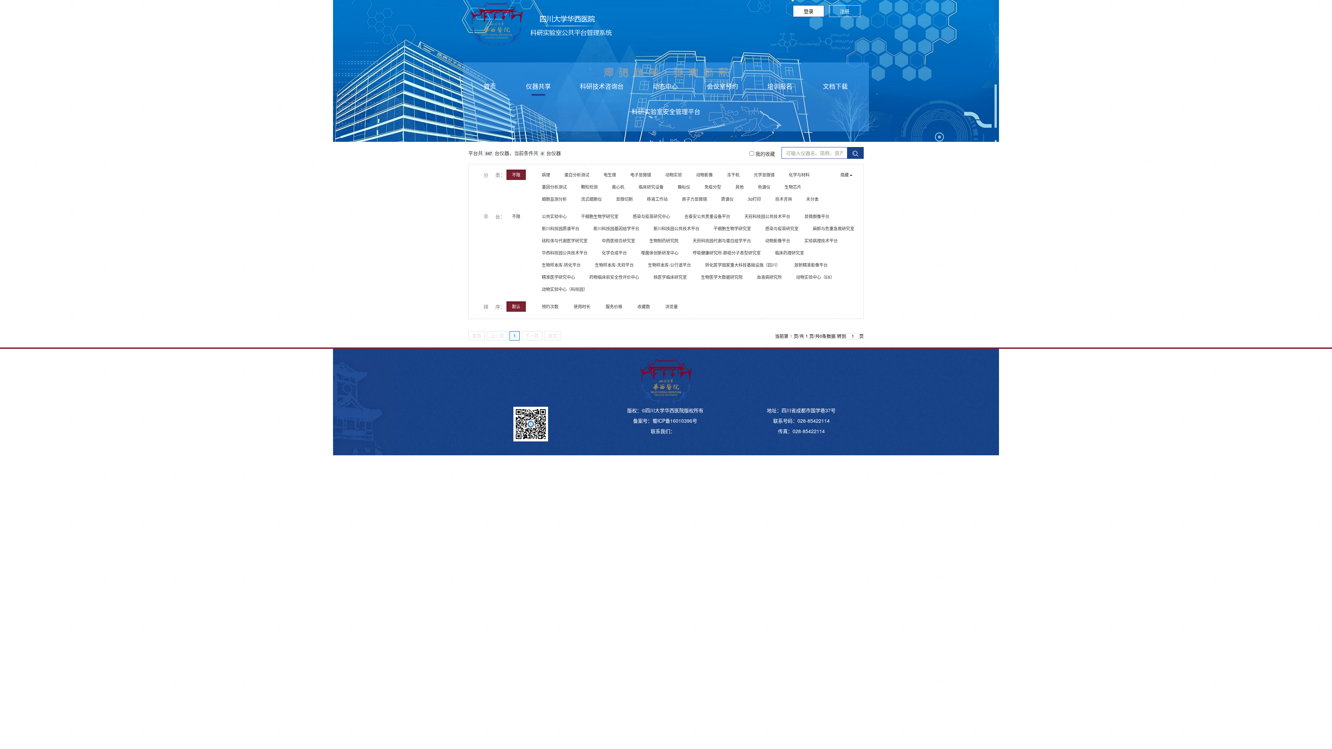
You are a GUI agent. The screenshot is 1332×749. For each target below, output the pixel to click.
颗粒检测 (589, 187)
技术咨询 (783, 199)
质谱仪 (727, 199)
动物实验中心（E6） (815, 277)
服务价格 (614, 306)
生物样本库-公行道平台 (669, 265)
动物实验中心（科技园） (565, 289)
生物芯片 (793, 187)
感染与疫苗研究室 (782, 228)
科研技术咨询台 (602, 86)
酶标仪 (684, 187)
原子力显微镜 (694, 199)
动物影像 (704, 175)
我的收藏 (764, 153)
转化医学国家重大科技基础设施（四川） (742, 265)
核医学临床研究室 (670, 277)
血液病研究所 (769, 277)
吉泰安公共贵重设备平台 (707, 216)
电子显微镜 (640, 175)
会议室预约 (722, 86)
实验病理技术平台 (821, 240)
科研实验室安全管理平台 (666, 111)
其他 (739, 187)
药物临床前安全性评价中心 (614, 277)
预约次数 (551, 306)
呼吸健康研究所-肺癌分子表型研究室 (727, 253)
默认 (516, 306)
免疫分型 (713, 187)
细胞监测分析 (554, 199)
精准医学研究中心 (558, 277)
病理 (546, 175)
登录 (808, 11)
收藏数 (644, 306)
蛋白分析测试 (576, 175)
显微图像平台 (816, 216)
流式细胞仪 (591, 199)
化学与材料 (799, 175)
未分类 (812, 199)
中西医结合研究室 (618, 240)
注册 (844, 11)
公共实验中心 (554, 216)
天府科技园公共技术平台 (767, 216)
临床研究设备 (651, 187)
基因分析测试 (554, 187)
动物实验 (673, 175)
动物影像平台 (777, 240)
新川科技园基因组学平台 (616, 228)
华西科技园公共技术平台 (565, 253)
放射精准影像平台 (811, 265)
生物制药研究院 (663, 240)
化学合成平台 (614, 253)
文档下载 (835, 86)
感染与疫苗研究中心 (651, 216)
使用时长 (582, 306)
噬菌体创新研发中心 (659, 253)
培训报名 (779, 86)
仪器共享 (538, 86)
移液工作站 (657, 199)
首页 (490, 86)
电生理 (610, 175)
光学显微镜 (764, 175)
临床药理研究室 (789, 253)
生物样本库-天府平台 (614, 265)
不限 (516, 175)
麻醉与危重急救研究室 (833, 228)
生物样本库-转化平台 (561, 265)
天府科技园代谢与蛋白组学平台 (722, 240)
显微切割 (624, 199)
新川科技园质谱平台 (560, 228)
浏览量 (672, 306)
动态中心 (665, 86)
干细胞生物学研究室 (599, 216)
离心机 (618, 187)
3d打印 (754, 199)
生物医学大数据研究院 (722, 277)
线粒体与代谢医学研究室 (565, 240)
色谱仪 (764, 187)
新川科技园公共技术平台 (676, 228)
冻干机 (733, 175)
